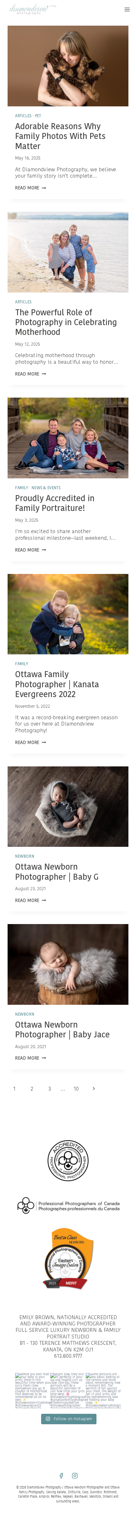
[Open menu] (127, 9)
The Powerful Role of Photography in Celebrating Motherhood (66, 323)
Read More (30, 188)
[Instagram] (75, 1476)
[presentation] (68, 66)
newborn (24, 857)
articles (23, 116)
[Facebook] (61, 1476)
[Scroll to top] (130, 1069)
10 (76, 1089)
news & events (46, 488)
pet (38, 116)
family (21, 488)
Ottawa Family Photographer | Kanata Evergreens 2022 (57, 685)
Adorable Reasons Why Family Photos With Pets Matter (60, 137)
